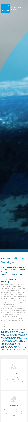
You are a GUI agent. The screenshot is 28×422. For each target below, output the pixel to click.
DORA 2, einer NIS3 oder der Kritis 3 (14, 339)
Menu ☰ (14, 250)
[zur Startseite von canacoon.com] (5, 8)
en (4, 14)
